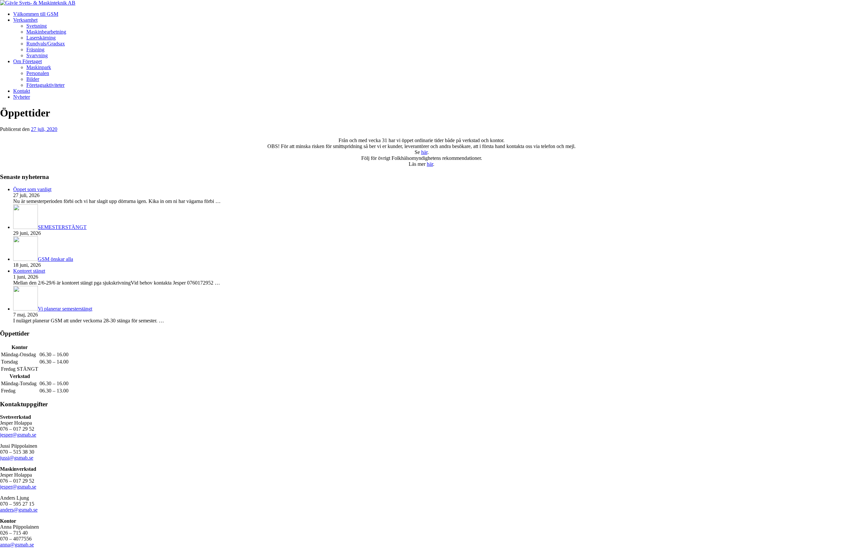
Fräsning (35, 49)
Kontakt (21, 91)
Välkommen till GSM (35, 14)
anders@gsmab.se (19, 510)
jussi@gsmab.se (16, 458)
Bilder (32, 79)
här (424, 152)
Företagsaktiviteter (45, 85)
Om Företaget (27, 61)
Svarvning (37, 55)
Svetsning (36, 26)
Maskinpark (38, 67)
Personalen (37, 73)
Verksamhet (25, 20)
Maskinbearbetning (46, 32)
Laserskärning (41, 37)
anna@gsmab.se (17, 544)
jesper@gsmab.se (18, 435)
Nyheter (21, 97)
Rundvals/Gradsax (45, 43)
